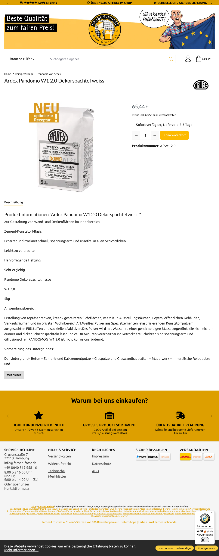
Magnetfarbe (146, 509)
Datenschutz (101, 464)
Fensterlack (93, 509)
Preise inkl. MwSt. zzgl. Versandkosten (154, 115)
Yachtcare (100, 513)
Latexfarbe (78, 511)
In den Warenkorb (174, 135)
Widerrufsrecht (59, 464)
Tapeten (39, 513)
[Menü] (212, 513)
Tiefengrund (29, 511)
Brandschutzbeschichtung (104, 516)
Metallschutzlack (131, 509)
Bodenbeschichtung (139, 511)
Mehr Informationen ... (21, 550)
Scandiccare (67, 513)
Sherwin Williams (183, 513)
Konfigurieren (206, 548)
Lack (98, 511)
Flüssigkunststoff (31, 509)
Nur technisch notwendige (174, 548)
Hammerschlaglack (180, 509)
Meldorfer (122, 516)
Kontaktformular (17, 488)
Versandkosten (59, 456)
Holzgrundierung (161, 509)
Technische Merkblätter (57, 473)
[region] (64, 147)
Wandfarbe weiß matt (150, 513)
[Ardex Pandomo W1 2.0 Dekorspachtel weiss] (64, 147)
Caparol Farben (46, 506)
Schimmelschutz (15, 511)
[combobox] (107, 59)
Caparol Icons (167, 513)
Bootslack (187, 511)
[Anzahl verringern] (136, 135)
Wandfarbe (66, 511)
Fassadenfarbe (16, 509)
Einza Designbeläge (19, 513)
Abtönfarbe (89, 511)
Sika (33, 506)
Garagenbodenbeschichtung (73, 509)
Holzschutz (204, 509)
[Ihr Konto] (188, 59)
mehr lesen (14, 374)
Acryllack (194, 509)
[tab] (13, 202)
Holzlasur (105, 511)
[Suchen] (171, 59)
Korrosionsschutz (113, 513)
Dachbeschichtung (49, 509)
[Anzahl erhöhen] (155, 135)
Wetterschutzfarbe (119, 511)
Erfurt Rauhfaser (52, 513)
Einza (32, 513)
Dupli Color (41, 511)
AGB (95, 471)
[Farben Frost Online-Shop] (109, 29)
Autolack (52, 511)
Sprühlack (104, 509)
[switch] (205, 539)
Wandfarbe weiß (131, 513)
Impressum (100, 456)
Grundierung (116, 509)
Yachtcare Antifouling (84, 513)
